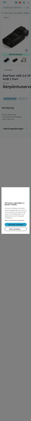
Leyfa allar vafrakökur (15, 224)
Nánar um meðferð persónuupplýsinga (14, 220)
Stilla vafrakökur (15, 229)
